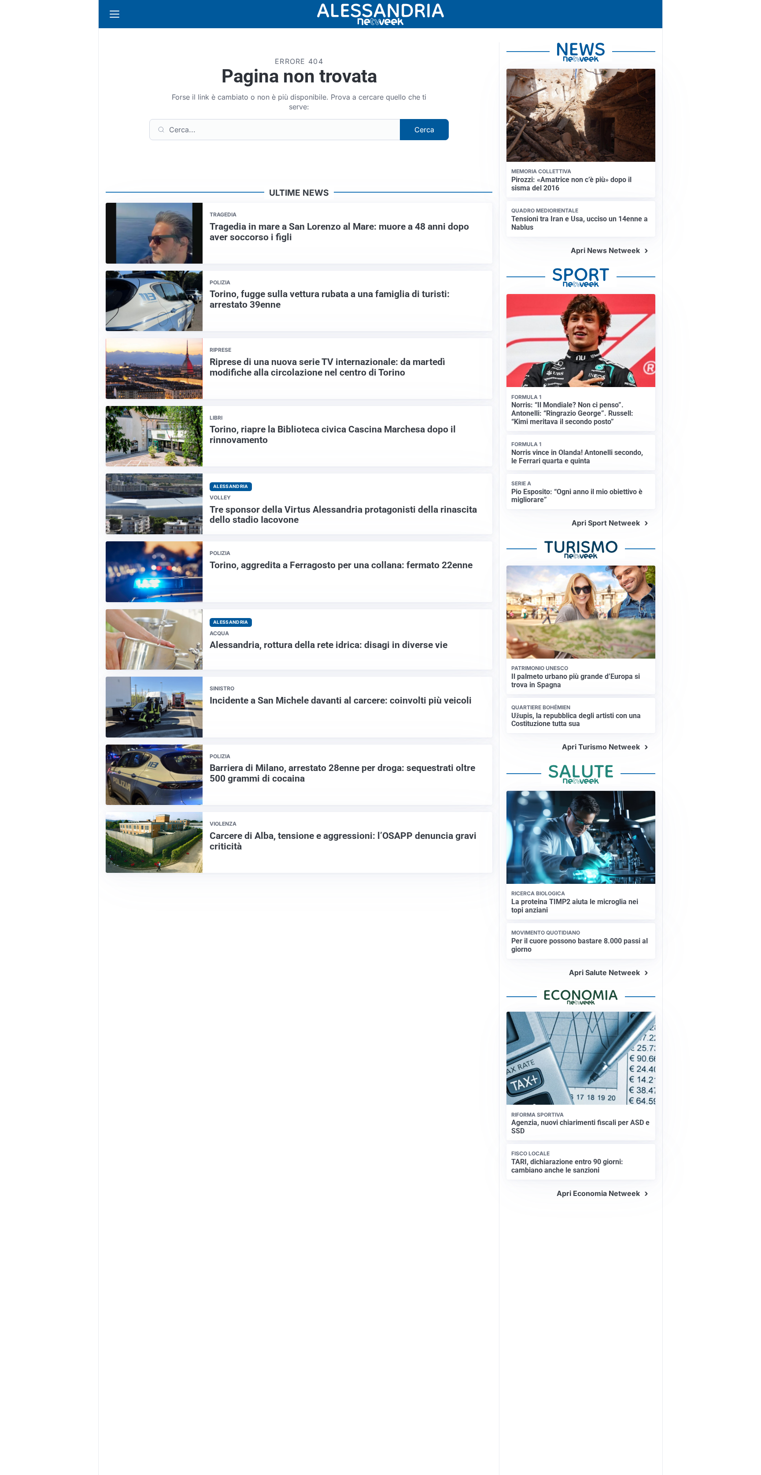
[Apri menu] (114, 14)
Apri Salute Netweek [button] (604, 972)
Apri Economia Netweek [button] (598, 1193)
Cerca (424, 129)
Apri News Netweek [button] (605, 250)
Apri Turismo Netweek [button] (601, 746)
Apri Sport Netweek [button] (606, 522)
